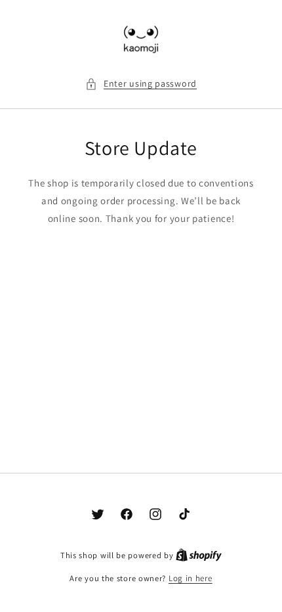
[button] (141, 84)
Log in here (190, 578)
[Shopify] (199, 555)
